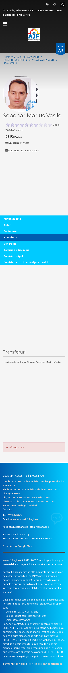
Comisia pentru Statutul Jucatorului (26, 262)
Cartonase (10, 231)
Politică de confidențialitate (45, 663)
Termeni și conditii (14, 663)
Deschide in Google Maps (18, 546)
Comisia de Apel (13, 256)
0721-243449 (14, 515)
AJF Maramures (31, 56)
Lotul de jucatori (14, 60)
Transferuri (11, 237)
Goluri (7, 225)
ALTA (60, 49)
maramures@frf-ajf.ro (24, 519)
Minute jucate (12, 218)
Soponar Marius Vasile (41, 60)
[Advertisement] (25, 179)
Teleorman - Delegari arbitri (20, 505)
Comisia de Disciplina (16, 250)
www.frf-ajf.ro (12, 560)
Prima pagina (11, 56)
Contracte (10, 243)
